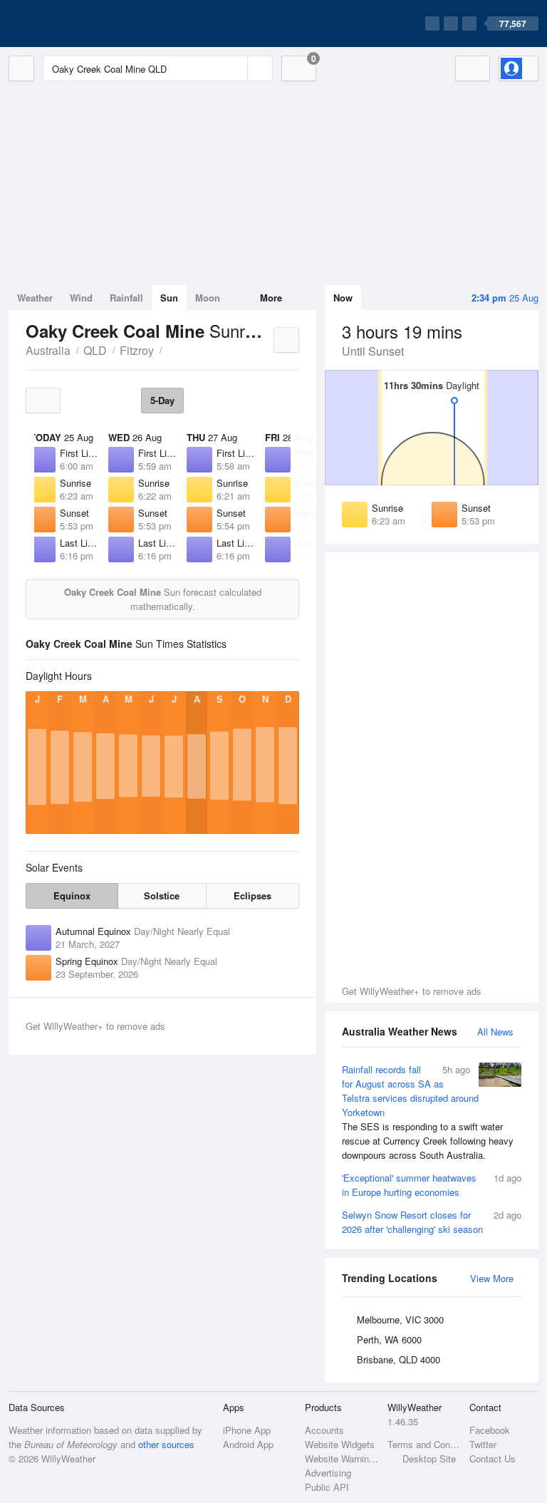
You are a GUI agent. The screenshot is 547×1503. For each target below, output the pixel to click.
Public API (327, 1487)
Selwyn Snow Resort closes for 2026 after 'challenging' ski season (431, 1222)
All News (495, 1031)
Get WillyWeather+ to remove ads (411, 991)
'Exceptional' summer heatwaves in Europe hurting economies (431, 1185)
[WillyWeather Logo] (75, 23)
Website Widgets (340, 1444)
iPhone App (247, 1430)
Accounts (324, 1430)
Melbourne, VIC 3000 (400, 1319)
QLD (95, 350)
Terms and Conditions (424, 1444)
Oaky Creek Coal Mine (169, 349)
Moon (207, 297)
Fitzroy (137, 350)
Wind (81, 297)
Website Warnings (341, 1458)
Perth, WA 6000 (389, 1339)
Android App (248, 1444)
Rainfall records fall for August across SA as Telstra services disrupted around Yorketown (428, 1112)
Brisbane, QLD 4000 (398, 1359)
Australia (48, 350)
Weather (35, 297)
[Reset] (235, 68)
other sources (166, 1444)
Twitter (482, 1444)
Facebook (489, 1430)
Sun (169, 297)
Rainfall (126, 297)
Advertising (328, 1472)
